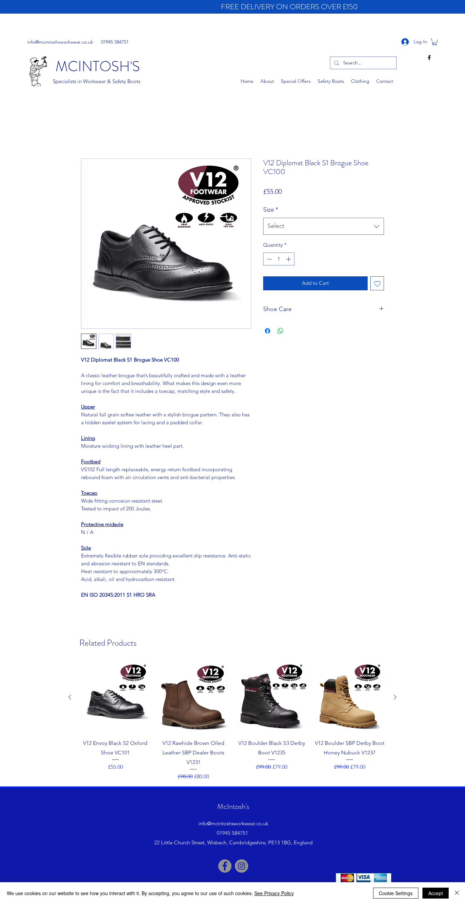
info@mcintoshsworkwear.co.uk (60, 42)
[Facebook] (224, 866)
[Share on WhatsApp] (280, 331)
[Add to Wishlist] (377, 283)
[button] (435, 42)
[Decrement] (268, 259)
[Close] (457, 893)
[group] (232, 721)
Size (270, 209)
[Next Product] (395, 697)
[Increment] (289, 259)
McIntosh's (233, 806)
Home (88, 132)
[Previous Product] (70, 697)
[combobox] (323, 226)
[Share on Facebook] (267, 331)
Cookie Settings (396, 893)
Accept (435, 893)
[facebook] (429, 57)
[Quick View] (115, 697)
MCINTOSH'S (97, 66)
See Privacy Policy (274, 893)
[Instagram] (241, 866)
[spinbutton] (279, 259)
